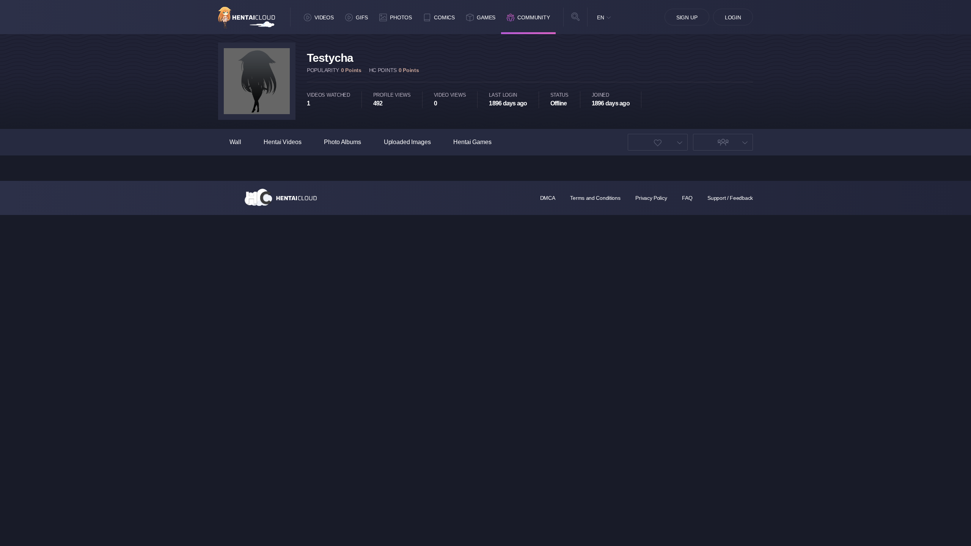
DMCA (547, 198)
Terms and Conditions (595, 198)
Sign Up (687, 17)
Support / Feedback (730, 198)
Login (733, 17)
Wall (235, 142)
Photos (401, 17)
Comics (444, 17)
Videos (324, 17)
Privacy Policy (651, 198)
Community (533, 17)
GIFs (362, 17)
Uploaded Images (407, 142)
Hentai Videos (282, 142)
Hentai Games (472, 142)
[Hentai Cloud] (246, 17)
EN (600, 17)
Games (486, 17)
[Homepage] (281, 197)
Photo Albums (342, 142)
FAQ (687, 198)
